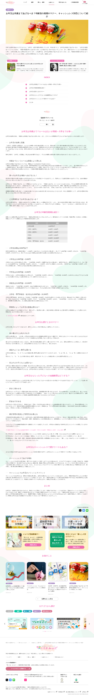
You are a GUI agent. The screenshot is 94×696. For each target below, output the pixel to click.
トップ (9, 611)
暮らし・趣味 (27, 611)
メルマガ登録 (84, 3)
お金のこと (37, 611)
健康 (18, 611)
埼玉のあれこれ (47, 611)
